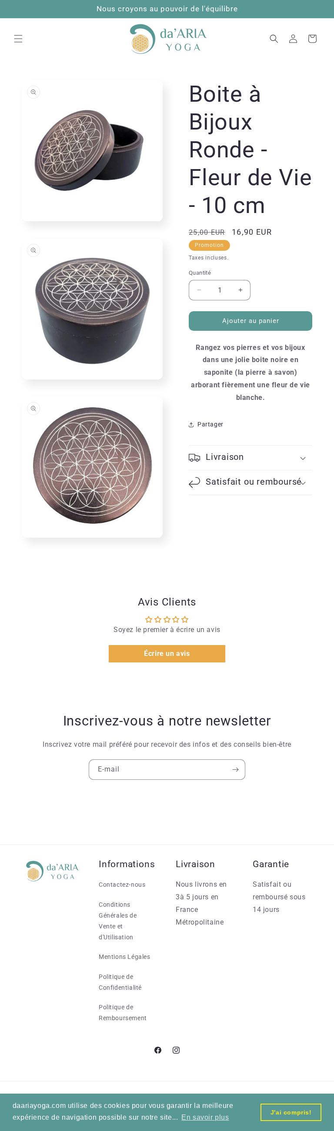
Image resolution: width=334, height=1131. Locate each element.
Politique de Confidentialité (120, 982)
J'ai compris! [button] (291, 1112)
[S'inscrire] (235, 769)
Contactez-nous (122, 884)
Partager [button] (210, 424)
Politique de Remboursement (123, 1012)
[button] (18, 38)
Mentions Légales (124, 956)
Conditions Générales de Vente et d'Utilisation (118, 921)
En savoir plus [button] (205, 1117)
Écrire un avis (167, 653)
